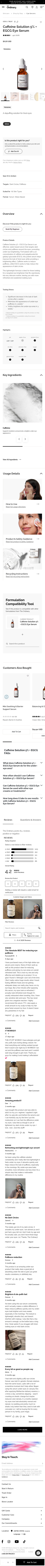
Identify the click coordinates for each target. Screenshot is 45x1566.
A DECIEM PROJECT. (8, 1554)
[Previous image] (3, 69)
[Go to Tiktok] (24, 1541)
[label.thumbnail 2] (14, 96)
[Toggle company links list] (41, 1519)
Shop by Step (18, 13)
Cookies (30, 1552)
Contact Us (5, 1476)
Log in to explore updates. (22, 3)
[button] (41, 214)
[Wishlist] (40, 21)
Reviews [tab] (8, 820)
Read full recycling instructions (17, 576)
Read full (16, 507)
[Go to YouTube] (17, 1541)
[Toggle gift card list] (41, 1510)
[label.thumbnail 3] (24, 96)
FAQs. (28, 160)
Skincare (6, 13)
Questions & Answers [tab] (30, 820)
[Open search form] (27, 7)
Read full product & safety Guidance (19, 542)
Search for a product (17, 644)
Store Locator (7, 1502)
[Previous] (1, 2)
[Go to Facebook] (2, 1541)
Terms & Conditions (7, 1550)
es (22, 1534)
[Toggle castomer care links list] (41, 1515)
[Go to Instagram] (9, 1541)
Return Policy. (17, 162)
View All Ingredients (10, 460)
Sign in (4, 1497)
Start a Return (8, 1488)
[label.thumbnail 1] (5, 96)
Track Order (6, 1493)
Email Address (7, 1463)
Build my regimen (12, 229)
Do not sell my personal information (14, 1552)
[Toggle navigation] (3, 7)
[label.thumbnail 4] (34, 96)
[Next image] (41, 69)
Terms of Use (25, 1474)
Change (27, 1531)
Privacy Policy (15, 1474)
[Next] (43, 2)
